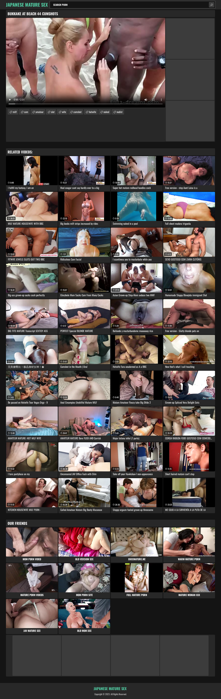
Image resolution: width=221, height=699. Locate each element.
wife (64, 112)
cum (26, 112)
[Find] (211, 4)
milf (15, 112)
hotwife (92, 112)
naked (106, 112)
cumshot (77, 112)
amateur (40, 112)
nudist (119, 112)
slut (53, 112)
